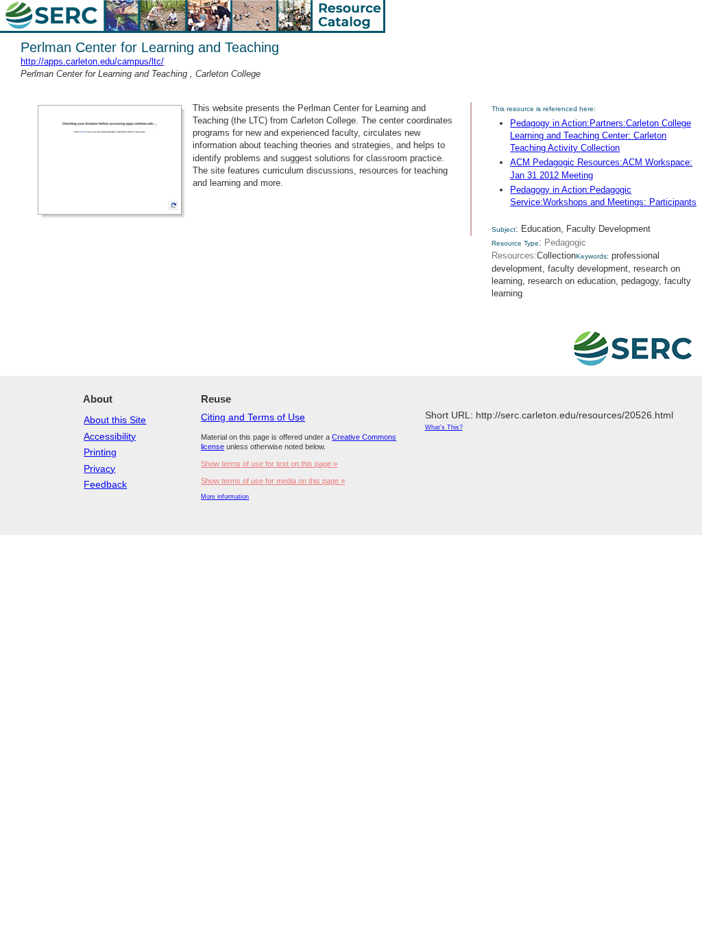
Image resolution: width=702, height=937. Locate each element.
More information (225, 496)
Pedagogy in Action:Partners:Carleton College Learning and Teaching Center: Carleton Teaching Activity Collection (600, 135)
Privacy (99, 468)
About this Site (115, 419)
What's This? (444, 427)
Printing (100, 452)
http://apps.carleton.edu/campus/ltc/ (92, 61)
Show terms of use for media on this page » (273, 481)
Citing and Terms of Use (253, 417)
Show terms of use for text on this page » (269, 464)
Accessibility (110, 436)
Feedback (105, 484)
